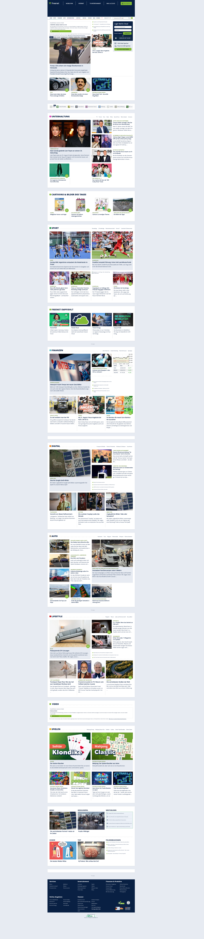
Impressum (80, 903)
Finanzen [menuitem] (60, 18)
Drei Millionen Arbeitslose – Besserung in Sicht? (101, 388)
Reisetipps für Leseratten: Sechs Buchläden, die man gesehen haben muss (106, 655)
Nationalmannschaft (110, 228)
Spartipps (130, 350)
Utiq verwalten (81, 909)
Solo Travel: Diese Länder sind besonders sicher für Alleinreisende (105, 657)
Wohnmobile (115, 536)
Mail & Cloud (111, 3)
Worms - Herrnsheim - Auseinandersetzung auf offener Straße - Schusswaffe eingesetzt (118, 845)
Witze (111, 116)
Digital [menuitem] (84, 18)
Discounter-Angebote (111, 884)
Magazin (109, 536)
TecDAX (116, 372)
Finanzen (57, 350)
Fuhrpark (121, 536)
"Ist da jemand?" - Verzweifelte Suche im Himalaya (102, 24)
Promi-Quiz (80, 889)
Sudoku (112, 729)
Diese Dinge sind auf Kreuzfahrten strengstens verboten (103, 652)
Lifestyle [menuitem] (78, 18)
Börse (50, 884)
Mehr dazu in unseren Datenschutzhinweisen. (76, 35)
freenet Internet (53, 903)
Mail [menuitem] (94, 18)
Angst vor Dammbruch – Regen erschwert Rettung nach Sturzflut (119, 826)
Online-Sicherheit (124, 884)
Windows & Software (121, 446)
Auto (55, 536)
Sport (55, 228)
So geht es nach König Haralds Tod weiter (100, 21)
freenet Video (66, 899)
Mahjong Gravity (90, 729)
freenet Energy (53, 905)
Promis (100, 116)
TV (96, 116)
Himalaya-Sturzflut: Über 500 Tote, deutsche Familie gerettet (102, 30)
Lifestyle (57, 616)
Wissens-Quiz (95, 888)
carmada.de (66, 905)
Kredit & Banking (114, 350)
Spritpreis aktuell (53, 886)
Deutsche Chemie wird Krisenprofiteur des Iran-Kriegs (102, 391)
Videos (93, 886)
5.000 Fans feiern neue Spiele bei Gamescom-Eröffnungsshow (104, 487)
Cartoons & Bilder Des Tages (69, 194)
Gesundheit (129, 616)
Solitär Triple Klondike (120, 729)
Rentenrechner (123, 889)
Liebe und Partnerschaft (120, 616)
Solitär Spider (129, 729)
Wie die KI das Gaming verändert (99, 482)
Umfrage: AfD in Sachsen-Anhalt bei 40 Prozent (116, 813)
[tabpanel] (70, 54)
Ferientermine (52, 888)
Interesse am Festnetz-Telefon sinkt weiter (100, 489)
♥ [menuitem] (102, 18)
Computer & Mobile (101, 446)
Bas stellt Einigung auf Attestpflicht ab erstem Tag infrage (102, 27)
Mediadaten (94, 903)
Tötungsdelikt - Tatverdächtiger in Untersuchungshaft (117, 853)
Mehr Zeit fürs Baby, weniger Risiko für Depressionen (117, 820)
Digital (56, 446)
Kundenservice (81, 899)
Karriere (93, 905)
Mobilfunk (69, 3)
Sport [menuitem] (54, 18)
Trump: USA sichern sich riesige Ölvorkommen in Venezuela (118, 816)
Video (107, 116)
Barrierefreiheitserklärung (84, 901)
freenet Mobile (66, 901)
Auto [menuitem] (64, 18)
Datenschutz (81, 905)
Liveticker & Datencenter (126, 228)
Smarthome (129, 446)
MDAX (115, 370)
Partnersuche (66, 888)
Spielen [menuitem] (89, 18)
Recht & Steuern (123, 350)
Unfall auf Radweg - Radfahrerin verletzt (114, 847)
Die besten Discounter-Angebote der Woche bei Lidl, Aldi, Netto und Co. (120, 823)
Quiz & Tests (117, 116)
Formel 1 (118, 228)
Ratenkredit (122, 886)
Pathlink (107, 729)
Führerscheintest (128, 536)
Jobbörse (65, 884)
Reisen (112, 616)
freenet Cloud (109, 886)
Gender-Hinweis (95, 899)
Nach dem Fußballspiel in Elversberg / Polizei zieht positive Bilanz (118, 842)
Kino (104, 116)
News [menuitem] (51, 18)
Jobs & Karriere (106, 350)
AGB (79, 911)
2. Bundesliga (101, 228)
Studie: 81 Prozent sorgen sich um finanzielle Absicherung (101, 385)
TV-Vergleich (123, 891)
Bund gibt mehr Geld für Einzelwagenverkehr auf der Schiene (103, 382)
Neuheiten (100, 536)
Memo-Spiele (124, 116)
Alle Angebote (127, 3)
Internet (81, 3)
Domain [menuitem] (98, 18)
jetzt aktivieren (55, 31)
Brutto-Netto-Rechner (125, 888)
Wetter (65, 886)
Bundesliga (94, 228)
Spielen (56, 729)
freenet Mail (109, 888)
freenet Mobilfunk (53, 899)
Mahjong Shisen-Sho (100, 729)
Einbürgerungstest (82, 886)
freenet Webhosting (110, 889)
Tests (105, 536)
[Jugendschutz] (91, 915)
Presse (93, 901)
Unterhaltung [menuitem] (70, 18)
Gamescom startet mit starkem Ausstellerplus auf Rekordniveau (104, 484)
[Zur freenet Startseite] (54, 3)
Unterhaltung (61, 116)
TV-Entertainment (95, 3)
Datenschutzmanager (83, 907)
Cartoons (130, 116)
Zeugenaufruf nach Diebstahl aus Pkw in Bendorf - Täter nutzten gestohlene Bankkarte (118, 851)
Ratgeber (108, 616)
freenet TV (51, 901)
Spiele (93, 884)
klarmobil (65, 903)
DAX (115, 368)
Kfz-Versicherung (110, 891)
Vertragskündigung (96, 907)
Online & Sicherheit (111, 446)
